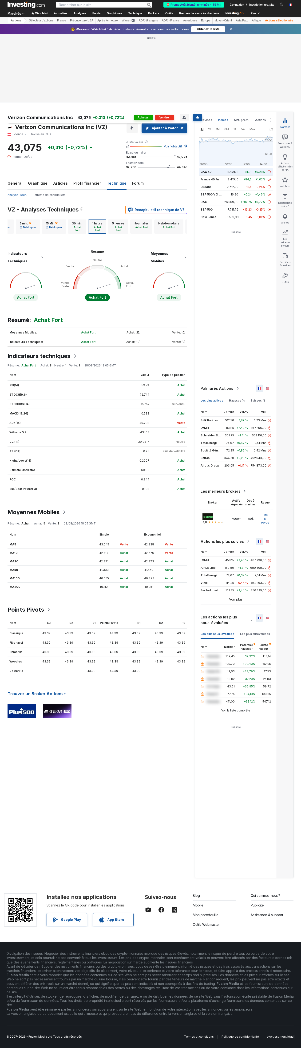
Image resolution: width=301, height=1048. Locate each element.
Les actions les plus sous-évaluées (219, 620)
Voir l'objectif (173, 146)
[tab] (28, 226)
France (61, 20)
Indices (223, 120)
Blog (196, 896)
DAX (204, 202)
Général (15, 183)
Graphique (38, 183)
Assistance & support (267, 915)
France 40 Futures (213, 179)
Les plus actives (212, 400)
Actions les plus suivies (222, 541)
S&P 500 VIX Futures (215, 194)
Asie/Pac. (242, 20)
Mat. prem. (241, 120)
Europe (205, 20)
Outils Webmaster (206, 924)
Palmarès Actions (217, 388)
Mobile (198, 905)
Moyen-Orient (223, 20)
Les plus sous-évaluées (217, 634)
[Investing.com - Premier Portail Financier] (26, 4)
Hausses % (237, 400)
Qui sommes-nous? (265, 896)
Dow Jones (208, 217)
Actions (16, 20)
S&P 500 (207, 209)
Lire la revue (265, 518)
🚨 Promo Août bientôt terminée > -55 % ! (193, 4)
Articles (60, 183)
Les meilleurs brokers (221, 491)
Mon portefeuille (205, 915)
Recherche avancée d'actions (199, 13)
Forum (138, 183)
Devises (206, 120)
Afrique (256, 20)
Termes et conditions (199, 1036)
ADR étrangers (148, 20)
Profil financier (87, 183)
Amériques (190, 20)
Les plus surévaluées (255, 634)
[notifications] (282, 4)
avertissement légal (280, 1036)
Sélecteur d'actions (41, 20)
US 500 (206, 187)
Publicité (257, 905)
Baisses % (258, 400)
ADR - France (170, 20)
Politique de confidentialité (240, 1036)
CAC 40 (206, 172)
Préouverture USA (81, 20)
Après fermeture (107, 20)
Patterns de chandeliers (49, 195)
